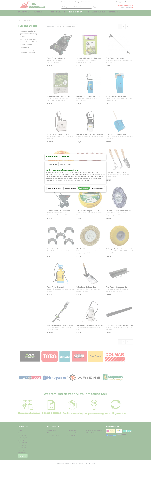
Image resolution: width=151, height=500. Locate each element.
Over (69, 164)
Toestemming (52, 164)
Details (62, 164)
